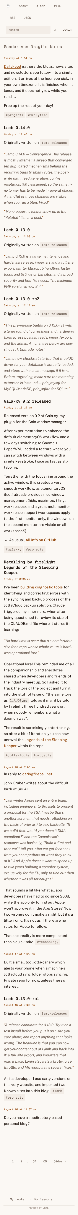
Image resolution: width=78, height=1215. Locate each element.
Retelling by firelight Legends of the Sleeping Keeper (31, 567)
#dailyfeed (37, 115)
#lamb (57, 1091)
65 (45, 1161)
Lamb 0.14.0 (17, 127)
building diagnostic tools (41, 587)
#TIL (57, 6)
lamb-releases (54, 143)
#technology (47, 942)
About (23, 6)
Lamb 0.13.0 (17, 230)
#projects (14, 115)
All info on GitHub (41, 540)
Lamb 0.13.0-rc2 (21, 299)
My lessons (43, 1199)
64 (34, 1161)
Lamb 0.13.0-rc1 (21, 998)
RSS (12, 18)
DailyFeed (12, 66)
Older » (60, 1161)
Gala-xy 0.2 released (27, 401)
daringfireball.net (37, 774)
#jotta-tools (17, 755)
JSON (27, 18)
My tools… (18, 1199)
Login (67, 29)
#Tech (40, 6)
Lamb (45, 1207)
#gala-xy (13, 549)
